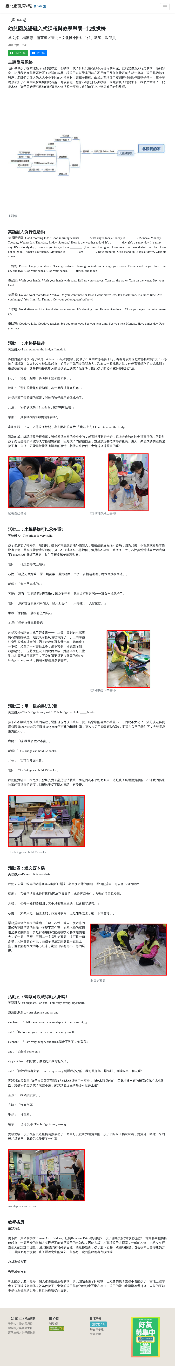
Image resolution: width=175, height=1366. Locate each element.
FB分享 (40, 53)
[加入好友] (145, 1336)
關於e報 (53, 1323)
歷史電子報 (97, 1329)
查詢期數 (95, 1333)
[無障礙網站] (56, 1328)
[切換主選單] (165, 6)
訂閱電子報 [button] (98, 1324)
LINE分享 (19, 53)
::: (9, 20)
